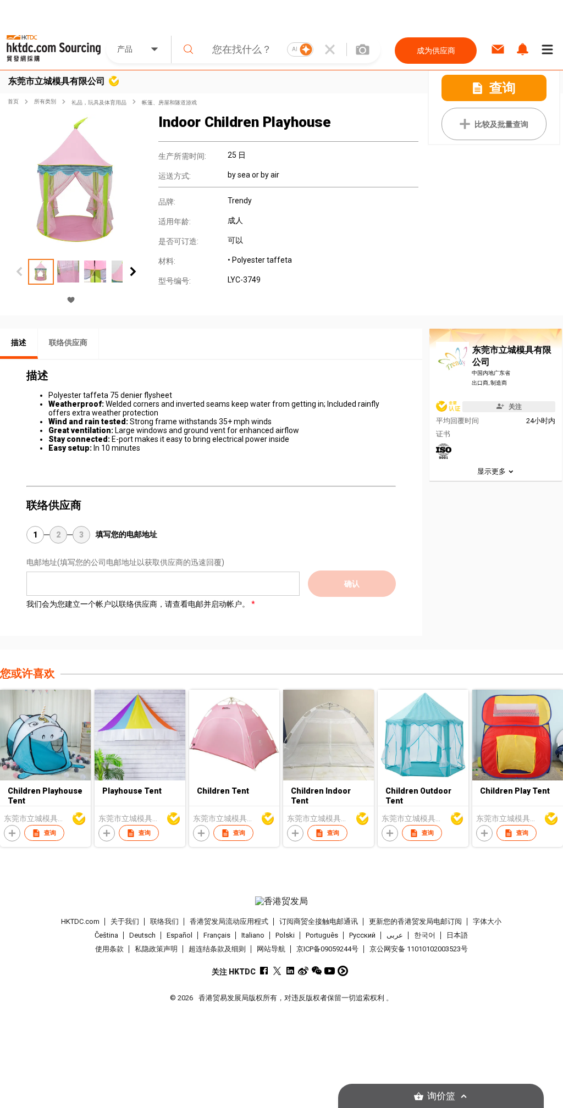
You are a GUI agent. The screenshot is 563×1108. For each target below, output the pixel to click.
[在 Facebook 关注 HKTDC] (263, 971)
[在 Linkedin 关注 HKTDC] (290, 971)
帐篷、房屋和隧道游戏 (169, 102)
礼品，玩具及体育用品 (98, 102)
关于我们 (125, 921)
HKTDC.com (80, 921)
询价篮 (441, 1096)
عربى (395, 935)
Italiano (252, 935)
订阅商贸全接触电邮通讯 (318, 921)
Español (179, 935)
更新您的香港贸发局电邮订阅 (415, 921)
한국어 (424, 935)
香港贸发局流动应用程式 (229, 921)
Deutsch (142, 935)
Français (216, 935)
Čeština (106, 935)
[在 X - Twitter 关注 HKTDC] (277, 971)
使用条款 (109, 949)
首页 (13, 101)
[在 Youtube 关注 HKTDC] (329, 971)
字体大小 (487, 921)
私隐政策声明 (156, 949)
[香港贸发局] (282, 901)
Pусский (362, 935)
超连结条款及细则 (217, 949)
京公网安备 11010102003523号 (418, 949)
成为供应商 (436, 50)
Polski (285, 935)
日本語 (457, 935)
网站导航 (271, 949)
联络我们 (164, 921)
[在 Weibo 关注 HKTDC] (303, 971)
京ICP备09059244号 (327, 949)
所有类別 (45, 101)
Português (322, 935)
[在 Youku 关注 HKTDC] (343, 971)
